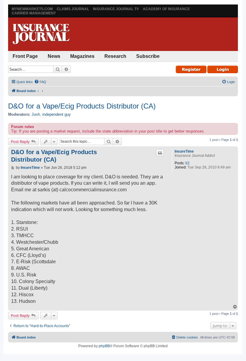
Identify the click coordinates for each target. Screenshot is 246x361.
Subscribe (148, 56)
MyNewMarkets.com (32, 9)
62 (187, 163)
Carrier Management (34, 13)
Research (115, 56)
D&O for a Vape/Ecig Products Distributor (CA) (82, 106)
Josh (36, 114)
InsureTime (184, 151)
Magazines (82, 56)
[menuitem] (40, 81)
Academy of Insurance (166, 9)
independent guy (56, 114)
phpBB (104, 346)
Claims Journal (73, 9)
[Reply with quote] (160, 153)
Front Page (25, 56)
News (54, 56)
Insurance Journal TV (116, 9)
